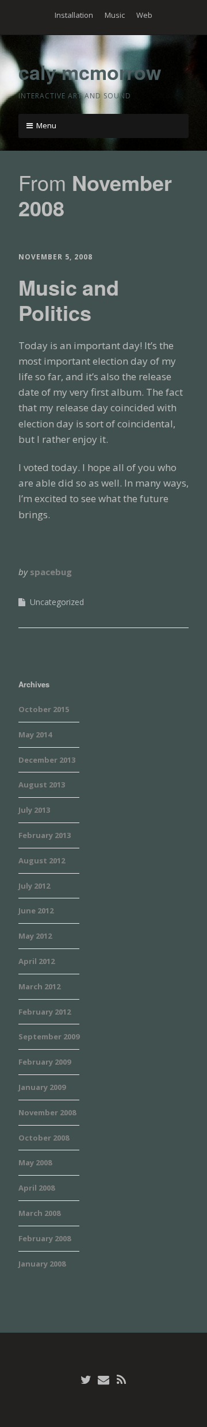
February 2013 (44, 835)
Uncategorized (57, 601)
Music (115, 15)
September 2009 (48, 1036)
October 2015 (43, 709)
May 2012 (35, 936)
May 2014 (35, 734)
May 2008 (35, 1162)
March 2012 (39, 986)
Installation (74, 15)
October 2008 (43, 1138)
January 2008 (42, 1263)
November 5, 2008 (55, 257)
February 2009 (44, 1062)
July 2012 (34, 886)
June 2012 (35, 910)
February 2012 (44, 1012)
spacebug (51, 571)
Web (144, 15)
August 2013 (41, 784)
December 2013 (46, 760)
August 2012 (41, 860)
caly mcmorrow (89, 72)
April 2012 (36, 961)
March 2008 (39, 1213)
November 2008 (47, 1112)
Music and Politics (68, 299)
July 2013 (34, 810)
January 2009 (42, 1087)
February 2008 (44, 1238)
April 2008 (36, 1188)
